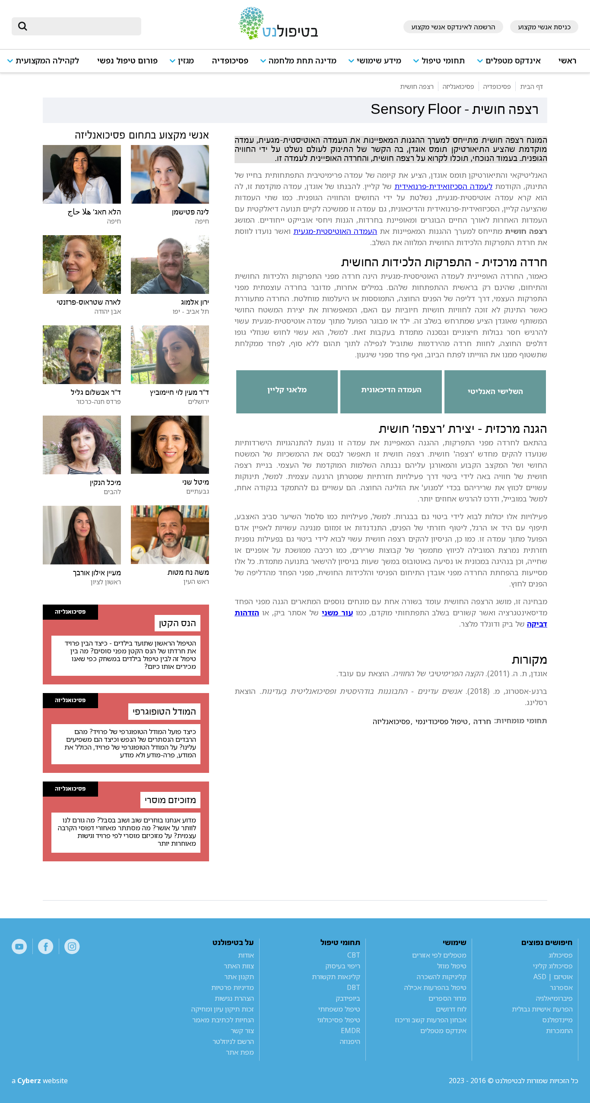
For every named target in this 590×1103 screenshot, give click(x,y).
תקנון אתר (239, 976)
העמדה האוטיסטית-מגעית (335, 231)
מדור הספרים (447, 998)
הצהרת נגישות (234, 998)
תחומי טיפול (443, 61)
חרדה (482, 721)
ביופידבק (348, 998)
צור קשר (242, 1030)
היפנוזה (350, 1041)
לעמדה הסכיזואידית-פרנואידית (443, 186)
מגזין (186, 61)
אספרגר (561, 987)
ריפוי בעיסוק (342, 965)
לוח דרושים (451, 1009)
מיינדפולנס (557, 1019)
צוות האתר (239, 965)
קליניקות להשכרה (441, 976)
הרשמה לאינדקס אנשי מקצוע (453, 26)
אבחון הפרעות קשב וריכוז (430, 1019)
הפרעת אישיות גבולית (542, 1009)
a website (40, 1080)
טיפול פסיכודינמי (442, 721)
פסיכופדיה (230, 61)
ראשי (567, 61)
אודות (246, 955)
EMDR (350, 1030)
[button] (512, 64)
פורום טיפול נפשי (127, 61)
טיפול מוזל (451, 965)
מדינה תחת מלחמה (302, 61)
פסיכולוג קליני (552, 965)
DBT (353, 987)
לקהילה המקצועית (47, 61)
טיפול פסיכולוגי (338, 1019)
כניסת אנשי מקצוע (544, 26)
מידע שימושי (379, 61)
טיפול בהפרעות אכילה (435, 987)
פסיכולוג (560, 955)
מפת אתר (240, 1052)
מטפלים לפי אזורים (439, 955)
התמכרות (559, 1030)
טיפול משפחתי (339, 1009)
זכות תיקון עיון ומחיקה (222, 1009)
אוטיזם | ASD (552, 976)
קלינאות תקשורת (336, 976)
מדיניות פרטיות (232, 987)
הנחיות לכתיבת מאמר (223, 1019)
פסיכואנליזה (391, 721)
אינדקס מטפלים (513, 61)
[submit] (22, 26)
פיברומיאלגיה (554, 998)
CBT (353, 955)
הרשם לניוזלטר (233, 1041)
